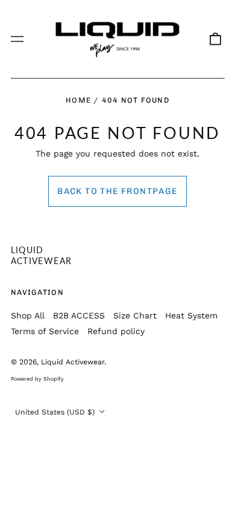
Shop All (28, 315)
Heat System (191, 315)
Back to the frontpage (117, 191)
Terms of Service (45, 331)
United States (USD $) (56, 412)
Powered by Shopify (37, 379)
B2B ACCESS (79, 315)
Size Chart (135, 315)
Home (78, 100)
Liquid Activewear (41, 255)
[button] (215, 39)
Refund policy (116, 331)
